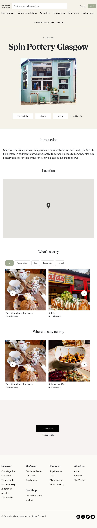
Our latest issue (34, 471)
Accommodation (27, 13)
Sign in (83, 6)
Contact (78, 475)
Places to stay (8, 484)
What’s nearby (57, 484)
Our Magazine (8, 471)
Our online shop (34, 495)
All (9, 263)
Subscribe (30, 475)
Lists (52, 475)
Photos (43, 116)
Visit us (29, 499)
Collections (88, 13)
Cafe (35, 263)
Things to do (7, 480)
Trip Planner (56, 471)
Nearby (60, 116)
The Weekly (7, 497)
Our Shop (6, 475)
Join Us (91, 6)
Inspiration (59, 13)
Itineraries (73, 13)
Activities (45, 13)
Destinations (8, 13)
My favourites (57, 480)
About (77, 471)
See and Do (61, 263)
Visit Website (22, 116)
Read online (31, 480)
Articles (5, 493)
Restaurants (47, 263)
